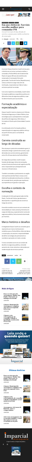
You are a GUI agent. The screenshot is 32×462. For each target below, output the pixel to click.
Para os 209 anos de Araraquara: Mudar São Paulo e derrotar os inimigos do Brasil (12, 296)
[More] (25, 261)
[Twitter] (13, 43)
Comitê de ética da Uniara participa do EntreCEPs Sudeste (7, 272)
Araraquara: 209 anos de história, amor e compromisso (12, 409)
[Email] (21, 43)
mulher (16, 255)
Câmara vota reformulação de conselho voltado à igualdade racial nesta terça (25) (11, 318)
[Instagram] (7, 444)
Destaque (11, 22)
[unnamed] (16, 18)
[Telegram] (25, 43)
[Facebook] (9, 43)
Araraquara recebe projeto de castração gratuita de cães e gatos (23, 272)
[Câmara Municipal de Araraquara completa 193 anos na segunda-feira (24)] (25, 307)
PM (20, 255)
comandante (10, 255)
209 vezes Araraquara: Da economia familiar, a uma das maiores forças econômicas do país (13, 419)
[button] (3, 9)
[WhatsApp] (17, 43)
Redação (6, 39)
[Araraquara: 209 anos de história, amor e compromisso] (26, 409)
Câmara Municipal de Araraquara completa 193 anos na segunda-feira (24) (11, 307)
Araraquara (5, 22)
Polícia (16, 22)
